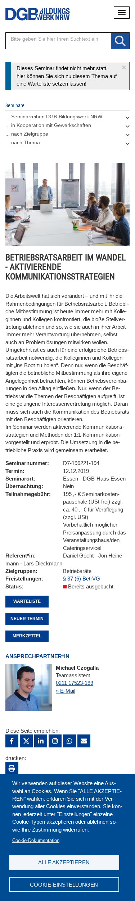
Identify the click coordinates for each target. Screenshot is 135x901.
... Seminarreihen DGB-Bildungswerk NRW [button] (53, 116)
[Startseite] (32, 14)
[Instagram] (55, 740)
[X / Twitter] (26, 740)
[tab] (67, 118)
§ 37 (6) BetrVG (81, 578)
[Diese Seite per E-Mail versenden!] (83, 740)
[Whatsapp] (69, 740)
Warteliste (27, 601)
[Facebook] (11, 740)
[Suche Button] (120, 41)
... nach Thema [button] (22, 142)
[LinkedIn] (40, 740)
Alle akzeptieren (64, 862)
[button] (124, 67)
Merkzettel (27, 635)
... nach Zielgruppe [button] (26, 133)
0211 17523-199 (74, 683)
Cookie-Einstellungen (64, 885)
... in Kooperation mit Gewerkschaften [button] (48, 125)
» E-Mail (65, 691)
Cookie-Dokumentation (35, 840)
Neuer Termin (27, 618)
